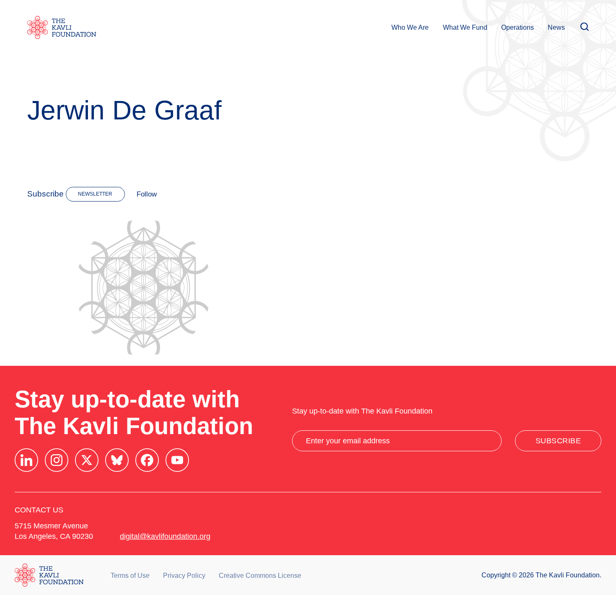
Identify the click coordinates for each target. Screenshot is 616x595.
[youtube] (177, 460)
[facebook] (147, 460)
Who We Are (410, 27)
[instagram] (56, 460)
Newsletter (95, 194)
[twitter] (86, 460)
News (556, 27)
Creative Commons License (260, 575)
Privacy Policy (184, 575)
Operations (517, 27)
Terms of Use (130, 575)
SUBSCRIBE (558, 441)
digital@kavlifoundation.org (165, 536)
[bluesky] (117, 460)
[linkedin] (26, 460)
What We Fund (465, 27)
